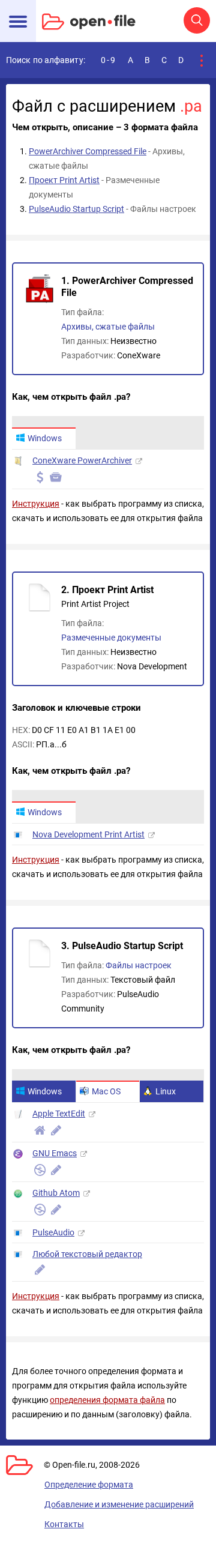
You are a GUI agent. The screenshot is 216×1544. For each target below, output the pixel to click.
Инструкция (35, 503)
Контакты (64, 1524)
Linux (165, 1091)
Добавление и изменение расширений (119, 1504)
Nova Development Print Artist (88, 834)
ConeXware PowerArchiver (82, 460)
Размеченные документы (111, 637)
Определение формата (88, 1484)
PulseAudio (53, 1232)
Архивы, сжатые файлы (108, 326)
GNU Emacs (54, 1153)
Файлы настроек (139, 965)
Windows (45, 438)
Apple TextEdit (58, 1113)
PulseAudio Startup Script (76, 209)
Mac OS (106, 1091)
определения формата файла (107, 1400)
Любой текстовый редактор (87, 1254)
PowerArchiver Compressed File (87, 151)
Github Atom (56, 1193)
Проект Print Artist (64, 180)
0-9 (108, 60)
